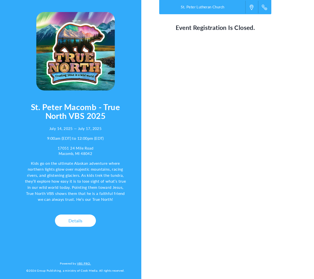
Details (75, 220)
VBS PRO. (84, 263)
